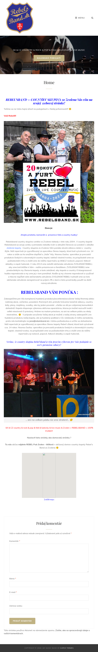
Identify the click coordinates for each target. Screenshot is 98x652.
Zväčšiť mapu (49, 500)
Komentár (14, 541)
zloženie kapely (14, 248)
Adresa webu (15, 605)
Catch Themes (66, 648)
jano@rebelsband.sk (39, 321)
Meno (12, 578)
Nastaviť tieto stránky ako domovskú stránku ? (49, 437)
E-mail (13, 592)
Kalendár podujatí (50, 59)
